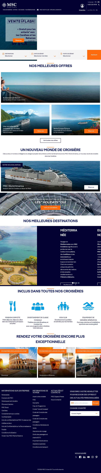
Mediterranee (68, 285)
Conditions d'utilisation (9, 433)
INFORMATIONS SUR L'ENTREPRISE (15, 391)
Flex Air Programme (39, 406)
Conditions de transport (40, 447)
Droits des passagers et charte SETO (40, 436)
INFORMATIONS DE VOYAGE (40, 392)
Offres (15, 9)
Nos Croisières (7, 9)
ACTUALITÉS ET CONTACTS (57, 392)
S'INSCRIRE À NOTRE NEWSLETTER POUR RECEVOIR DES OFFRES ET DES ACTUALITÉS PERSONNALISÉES (84, 395)
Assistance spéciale (39, 444)
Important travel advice (40, 441)
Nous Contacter (56, 400)
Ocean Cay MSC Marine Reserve (12, 436)
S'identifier (82, 10)
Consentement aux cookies (10, 414)
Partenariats (5, 395)
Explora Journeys (55, 9)
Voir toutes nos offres (50, 140)
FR (98, 2)
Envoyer (96, 403)
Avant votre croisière (39, 396)
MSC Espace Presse (57, 396)
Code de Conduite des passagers (40, 414)
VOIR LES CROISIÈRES (50, 207)
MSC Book (5, 407)
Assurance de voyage (39, 431)
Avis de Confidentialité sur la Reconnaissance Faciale (16, 428)
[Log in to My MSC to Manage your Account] (82, 5)
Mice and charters (7, 404)
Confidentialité (6, 417)
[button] (18, 40)
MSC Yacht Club (44, 9)
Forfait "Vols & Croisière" (40, 409)
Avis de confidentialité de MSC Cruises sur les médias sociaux (16, 421)
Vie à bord (21, 9)
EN (95, 2)
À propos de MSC (7, 398)
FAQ (34, 400)
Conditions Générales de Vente (41, 426)
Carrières (4, 410)
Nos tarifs (36, 403)
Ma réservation (30, 9)
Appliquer (94, 55)
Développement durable (10, 401)
